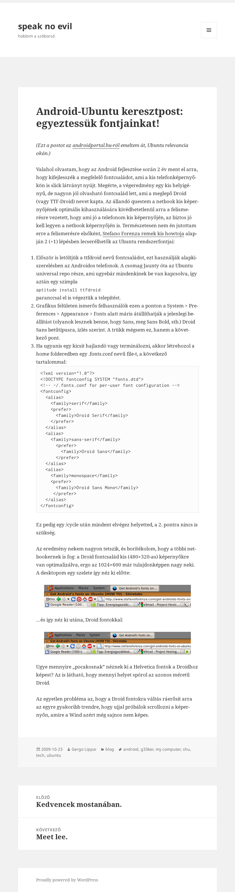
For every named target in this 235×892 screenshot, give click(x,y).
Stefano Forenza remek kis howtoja (143, 233)
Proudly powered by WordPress (67, 880)
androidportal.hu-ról (96, 145)
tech (40, 755)
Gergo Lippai (84, 749)
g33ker (147, 749)
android (130, 749)
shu (186, 749)
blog (109, 749)
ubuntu (54, 755)
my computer (168, 749)
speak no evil (45, 26)
